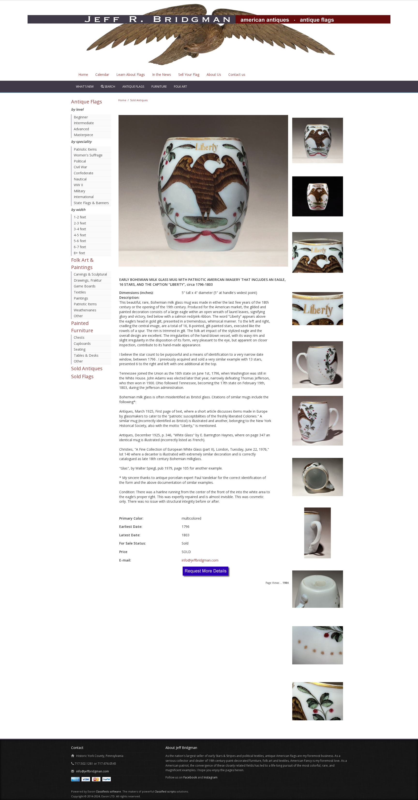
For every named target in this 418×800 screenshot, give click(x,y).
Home (83, 74)
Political (80, 161)
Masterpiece (83, 134)
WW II (78, 185)
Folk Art (180, 87)
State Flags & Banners (91, 202)
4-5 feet (80, 235)
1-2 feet (80, 217)
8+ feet (79, 253)
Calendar (102, 74)
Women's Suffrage (88, 155)
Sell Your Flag (188, 74)
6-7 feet (80, 247)
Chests (79, 337)
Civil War (80, 167)
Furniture (159, 87)
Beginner (81, 117)
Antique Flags (133, 87)
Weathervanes (85, 310)
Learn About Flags (130, 74)
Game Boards (85, 286)
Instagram (210, 777)
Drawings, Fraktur (88, 280)
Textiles (80, 292)
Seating (79, 349)
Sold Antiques (87, 368)
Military (79, 191)
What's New (85, 87)
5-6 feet (80, 240)
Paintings (81, 298)
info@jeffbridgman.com (200, 560)
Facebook (190, 777)
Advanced (81, 129)
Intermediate (84, 123)
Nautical (80, 179)
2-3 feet (80, 223)
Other (78, 316)
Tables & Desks (86, 355)
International (84, 196)
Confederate (83, 173)
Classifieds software (108, 791)
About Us (214, 74)
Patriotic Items (85, 149)
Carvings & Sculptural (90, 274)
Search (109, 87)
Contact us (236, 74)
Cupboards (82, 343)
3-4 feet (80, 229)
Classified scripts (165, 791)
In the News (161, 74)
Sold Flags (82, 376)
